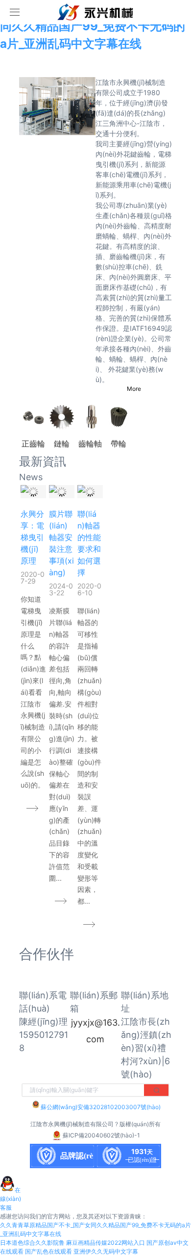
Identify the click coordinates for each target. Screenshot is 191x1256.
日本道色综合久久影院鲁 (32, 1242)
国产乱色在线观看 (48, 1251)
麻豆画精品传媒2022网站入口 (105, 1242)
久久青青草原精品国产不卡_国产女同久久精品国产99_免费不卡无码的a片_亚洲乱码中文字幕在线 (92, 26)
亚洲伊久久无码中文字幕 (105, 1251)
